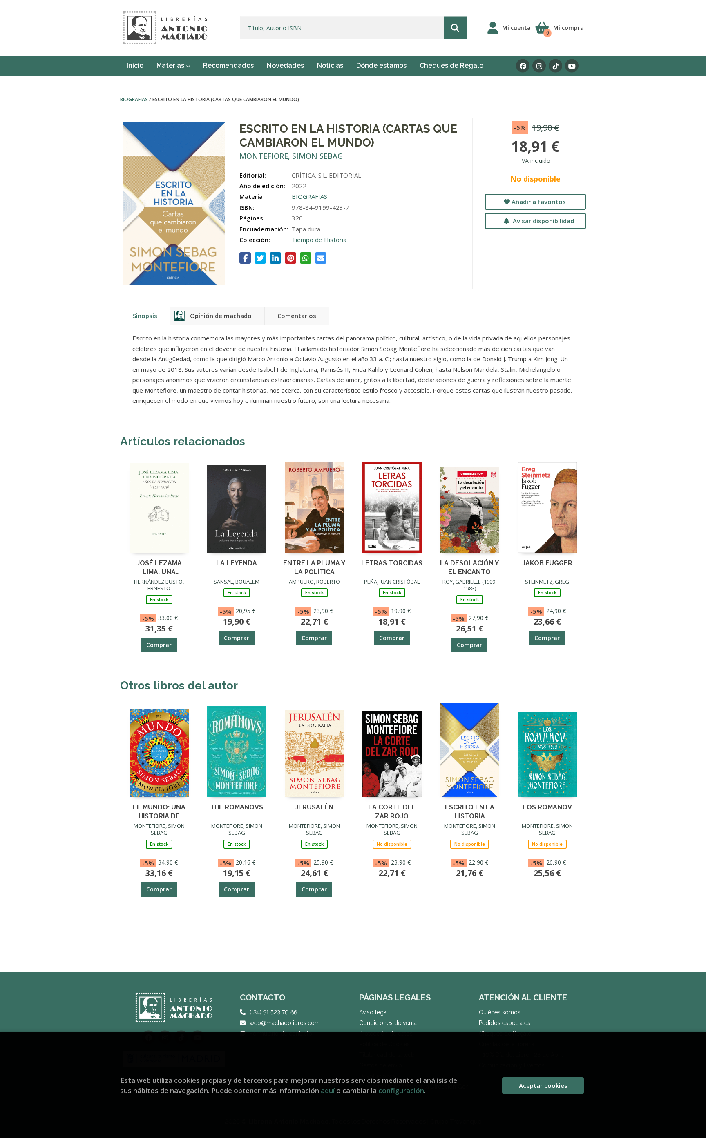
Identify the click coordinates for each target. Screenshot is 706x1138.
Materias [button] (171, 65)
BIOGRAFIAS (134, 99)
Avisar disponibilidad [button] (542, 221)
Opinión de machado (221, 315)
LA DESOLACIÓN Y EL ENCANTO (469, 567)
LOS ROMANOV (547, 807)
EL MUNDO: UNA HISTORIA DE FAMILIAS (159, 811)
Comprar (159, 645)
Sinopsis (145, 315)
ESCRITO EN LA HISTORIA (469, 811)
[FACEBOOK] (523, 66)
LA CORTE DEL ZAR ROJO (392, 811)
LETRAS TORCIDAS (391, 563)
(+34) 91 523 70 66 (273, 1012)
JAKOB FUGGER (547, 563)
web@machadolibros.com (285, 1023)
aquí (328, 1090)
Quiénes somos (500, 1012)
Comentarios (296, 315)
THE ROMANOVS (236, 807)
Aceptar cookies (543, 1085)
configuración (401, 1090)
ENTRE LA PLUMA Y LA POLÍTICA (314, 567)
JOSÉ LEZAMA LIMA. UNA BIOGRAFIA (159, 567)
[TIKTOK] (555, 66)
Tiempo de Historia (319, 240)
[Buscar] (455, 28)
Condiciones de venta (388, 1023)
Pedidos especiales (504, 1023)
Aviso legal (373, 1012)
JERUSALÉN (314, 807)
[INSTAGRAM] (539, 66)
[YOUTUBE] (572, 66)
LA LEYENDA (236, 563)
